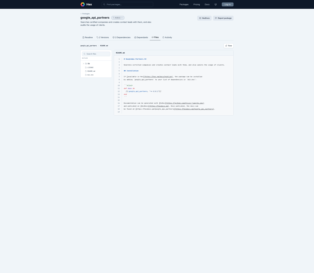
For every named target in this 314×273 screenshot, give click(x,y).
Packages (184, 4)
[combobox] (127, 4)
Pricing (196, 4)
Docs (207, 4)
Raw (230, 46)
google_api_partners (94, 17)
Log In (228, 4)
